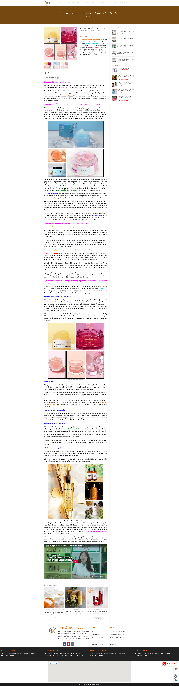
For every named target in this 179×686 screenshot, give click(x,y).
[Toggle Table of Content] (58, 78)
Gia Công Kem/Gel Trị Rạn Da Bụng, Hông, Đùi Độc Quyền (54, 613)
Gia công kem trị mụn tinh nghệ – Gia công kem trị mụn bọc (75, 612)
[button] (75, 29)
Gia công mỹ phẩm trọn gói (117, 634)
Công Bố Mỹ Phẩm (115, 641)
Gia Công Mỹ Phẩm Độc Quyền (118, 631)
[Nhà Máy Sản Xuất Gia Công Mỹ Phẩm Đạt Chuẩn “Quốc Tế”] (114, 60)
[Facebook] (64, 644)
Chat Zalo (175, 674)
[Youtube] (68, 644)
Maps (176, 670)
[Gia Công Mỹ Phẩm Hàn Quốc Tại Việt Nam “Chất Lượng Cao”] (114, 39)
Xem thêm (54, 617)
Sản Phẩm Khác (47, 609)
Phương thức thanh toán (98, 638)
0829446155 (171, 664)
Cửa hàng (91, 16)
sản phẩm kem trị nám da (61, 85)
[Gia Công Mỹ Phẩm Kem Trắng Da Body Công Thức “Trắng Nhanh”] (114, 46)
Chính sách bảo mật (97, 641)
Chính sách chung (96, 634)
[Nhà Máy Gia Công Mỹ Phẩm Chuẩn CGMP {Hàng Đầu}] (114, 53)
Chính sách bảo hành (97, 644)
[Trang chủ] (86, 16)
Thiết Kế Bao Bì (114, 644)
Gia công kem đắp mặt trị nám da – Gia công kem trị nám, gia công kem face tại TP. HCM (97, 613)
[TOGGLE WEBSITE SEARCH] (135, 3)
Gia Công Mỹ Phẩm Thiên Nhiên (118, 638)
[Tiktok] (72, 644)
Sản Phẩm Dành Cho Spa (55, 609)
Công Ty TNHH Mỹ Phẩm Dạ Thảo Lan (93, 684)
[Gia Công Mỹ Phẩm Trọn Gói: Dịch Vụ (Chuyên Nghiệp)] (114, 32)
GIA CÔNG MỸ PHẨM (52, 651)
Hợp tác (94, 631)
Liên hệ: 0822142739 (84, 36)
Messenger (176, 678)
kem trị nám (69, 537)
